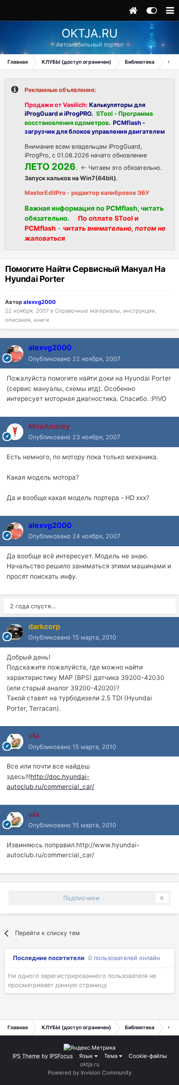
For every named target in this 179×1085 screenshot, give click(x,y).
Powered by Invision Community (90, 1072)
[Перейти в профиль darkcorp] (15, 632)
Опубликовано (74, 358)
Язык (86, 1056)
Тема (111, 1056)
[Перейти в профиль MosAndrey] (15, 431)
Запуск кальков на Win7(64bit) (70, 178)
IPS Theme (26, 1056)
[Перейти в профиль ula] (15, 741)
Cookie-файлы (148, 1056)
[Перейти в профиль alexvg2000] (15, 353)
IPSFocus (61, 1056)
